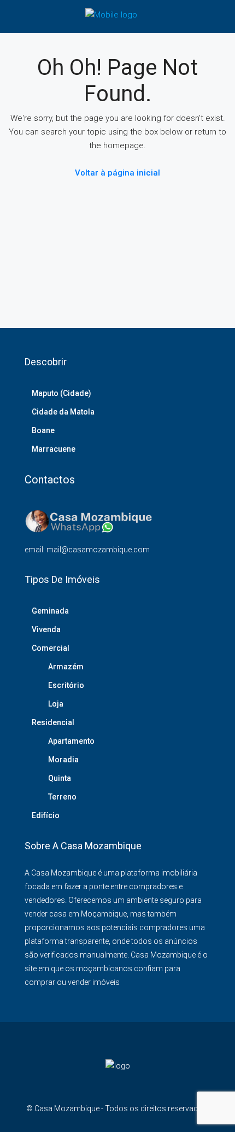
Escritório (66, 685)
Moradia (63, 759)
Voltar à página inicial (117, 173)
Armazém (66, 666)
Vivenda (46, 629)
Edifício (46, 815)
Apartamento (71, 741)
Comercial (50, 648)
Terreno (62, 796)
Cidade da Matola (63, 411)
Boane (43, 430)
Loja (55, 703)
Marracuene (53, 449)
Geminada (50, 610)
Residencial (53, 722)
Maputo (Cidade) (61, 393)
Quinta (59, 778)
